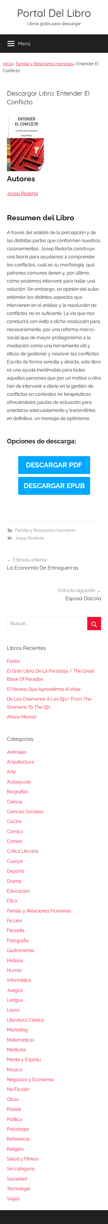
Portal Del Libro (54, 12)
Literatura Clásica (25, 1020)
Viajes (13, 1198)
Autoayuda (19, 782)
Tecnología (18, 1188)
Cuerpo (15, 861)
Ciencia (14, 802)
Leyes (13, 1010)
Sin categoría (21, 1168)
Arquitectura (20, 762)
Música (14, 1069)
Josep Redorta (29, 538)
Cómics (15, 831)
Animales (16, 752)
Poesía (14, 1109)
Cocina (14, 821)
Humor (14, 970)
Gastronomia (20, 950)
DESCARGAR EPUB (54, 486)
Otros (13, 1099)
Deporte (15, 871)
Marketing (17, 1030)
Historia (15, 960)
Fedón (13, 661)
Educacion (18, 891)
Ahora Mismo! (22, 717)
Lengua (15, 1000)
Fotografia (18, 940)
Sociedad (17, 1179)
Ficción (14, 920)
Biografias (17, 791)
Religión (15, 1149)
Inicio (7, 63)
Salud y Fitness (23, 1159)
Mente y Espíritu (24, 1059)
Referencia (18, 1139)
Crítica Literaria (22, 851)
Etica (12, 901)
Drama (14, 881)
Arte (11, 772)
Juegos (15, 990)
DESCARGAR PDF (54, 465)
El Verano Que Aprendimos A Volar (44, 689)
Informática (19, 980)
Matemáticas (20, 1040)
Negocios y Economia (30, 1079)
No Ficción (18, 1089)
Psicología (18, 1129)
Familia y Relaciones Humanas (44, 63)
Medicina (16, 1050)
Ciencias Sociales (25, 811)
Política (14, 1119)
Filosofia (15, 930)
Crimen (14, 841)
